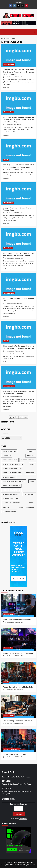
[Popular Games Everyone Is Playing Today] (18, 673)
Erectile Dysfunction (10, 460)
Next (25, 417)
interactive (30, 473)
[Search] (34, 32)
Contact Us (8, 862)
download (30, 455)
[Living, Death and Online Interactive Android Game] (18, 193)
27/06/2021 (19, 213)
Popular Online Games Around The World (18, 653)
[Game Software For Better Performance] (18, 605)
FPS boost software (27, 460)
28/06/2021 (19, 170)
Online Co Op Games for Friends (14, 754)
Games (6, 159)
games (32, 464)
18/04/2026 (19, 656)
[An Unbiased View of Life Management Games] (18, 284)
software (6, 507)
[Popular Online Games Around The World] (18, 639)
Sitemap (30, 862)
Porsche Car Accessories (11, 503)
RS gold (31, 503)
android (31, 451)
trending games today (26, 507)
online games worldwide (11, 485)
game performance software (13, 464)
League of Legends (9, 477)
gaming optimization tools (12, 468)
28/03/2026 (19, 689)
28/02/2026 (19, 723)
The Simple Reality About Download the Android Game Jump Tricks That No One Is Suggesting (18, 119)
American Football (9, 451)
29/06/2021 (19, 124)
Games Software (9, 614)
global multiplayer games (12, 473)
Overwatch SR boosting (11, 494)
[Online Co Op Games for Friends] (18, 740)
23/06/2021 (19, 396)
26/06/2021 (19, 258)
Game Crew (23, 819)
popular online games (10, 498)
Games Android (8, 112)
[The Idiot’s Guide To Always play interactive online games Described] (18, 239)
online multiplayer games (11, 490)
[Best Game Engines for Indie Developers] (18, 706)
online (32, 481)
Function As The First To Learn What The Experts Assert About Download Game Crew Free (18, 72)
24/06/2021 (19, 351)
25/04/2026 (19, 622)
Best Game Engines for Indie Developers (17, 721)
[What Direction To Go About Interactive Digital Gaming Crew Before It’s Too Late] (18, 332)
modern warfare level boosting (14, 481)
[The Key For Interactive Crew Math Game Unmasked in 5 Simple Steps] (18, 150)
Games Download (9, 64)
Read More (6, 87)
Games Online (8, 248)
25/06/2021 (19, 303)
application (7, 455)
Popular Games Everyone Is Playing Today (18, 687)
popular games (29, 494)
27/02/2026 (19, 757)
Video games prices (9, 511)
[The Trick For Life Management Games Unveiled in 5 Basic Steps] (18, 377)
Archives (4, 434)
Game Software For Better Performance (17, 619)
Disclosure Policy (20, 862)
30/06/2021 (19, 77)
